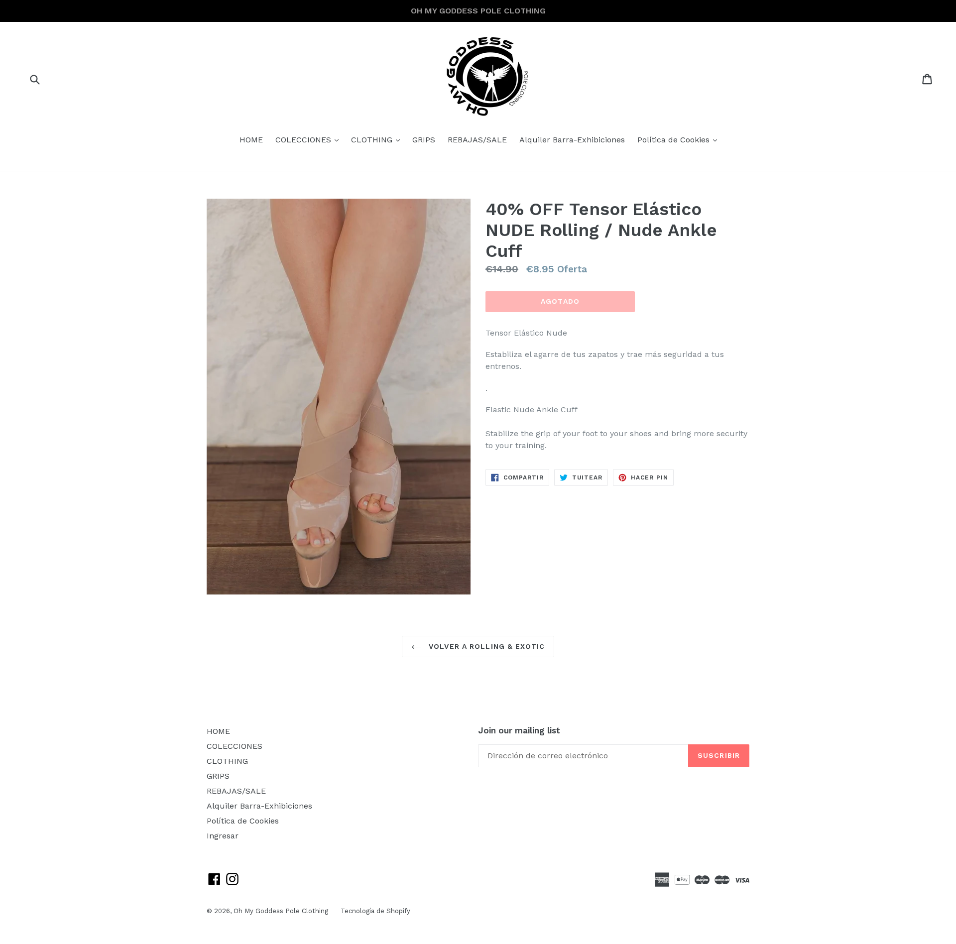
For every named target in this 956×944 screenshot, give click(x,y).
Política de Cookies (679, 139)
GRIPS (423, 139)
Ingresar (223, 835)
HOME (251, 139)
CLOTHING (378, 139)
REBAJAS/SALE (477, 139)
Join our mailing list (519, 730)
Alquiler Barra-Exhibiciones (572, 139)
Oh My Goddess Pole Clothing (281, 911)
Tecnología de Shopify (375, 911)
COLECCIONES (309, 139)
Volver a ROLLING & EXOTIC (485, 646)
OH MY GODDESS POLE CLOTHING (478, 10)
